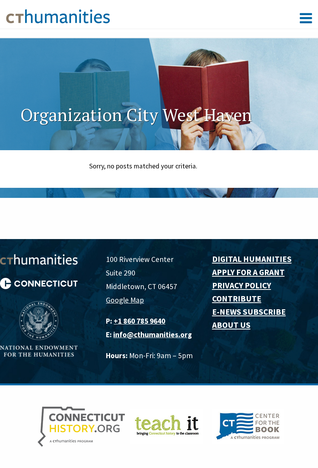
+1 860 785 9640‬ (139, 321)
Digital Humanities (252, 259)
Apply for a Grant (248, 272)
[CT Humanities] (58, 16)
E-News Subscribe (249, 312)
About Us (231, 325)
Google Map (125, 300)
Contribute (236, 298)
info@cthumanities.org (152, 334)
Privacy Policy (241, 285)
